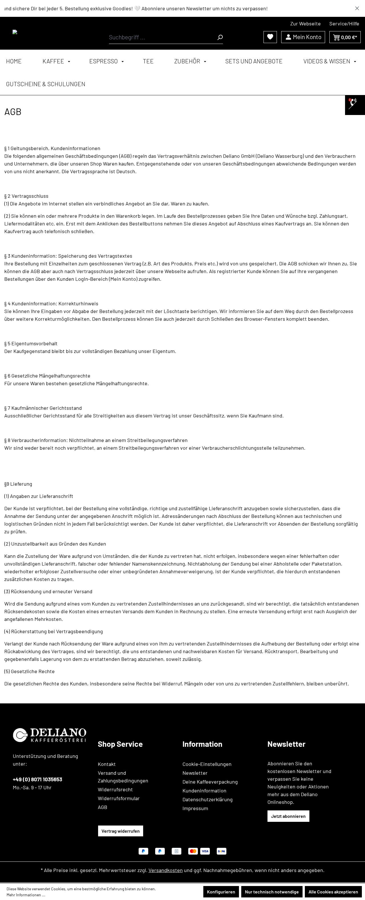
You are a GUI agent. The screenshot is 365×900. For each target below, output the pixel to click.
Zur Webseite (305, 23)
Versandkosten (166, 870)
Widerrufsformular (119, 798)
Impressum (195, 808)
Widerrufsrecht (115, 789)
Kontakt (107, 764)
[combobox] (163, 37)
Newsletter (195, 773)
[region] (182, 8)
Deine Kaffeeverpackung (210, 781)
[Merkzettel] (270, 36)
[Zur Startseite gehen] (38, 33)
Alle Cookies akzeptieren (333, 891)
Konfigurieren (221, 891)
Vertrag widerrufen (121, 831)
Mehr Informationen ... (26, 894)
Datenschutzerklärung (207, 799)
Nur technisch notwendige (272, 891)
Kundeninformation (204, 790)
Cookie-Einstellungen (207, 764)
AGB (102, 807)
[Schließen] (357, 7)
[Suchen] (220, 37)
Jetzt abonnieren (288, 816)
